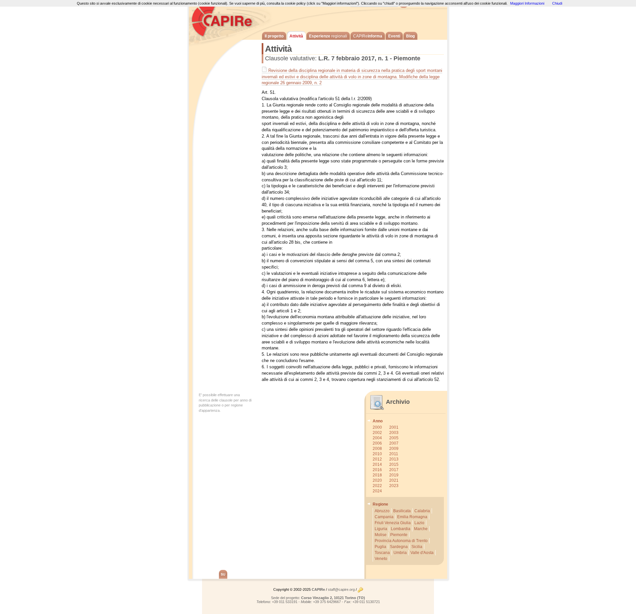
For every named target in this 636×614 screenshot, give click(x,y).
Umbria (400, 552)
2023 (393, 485)
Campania (384, 517)
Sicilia (416, 546)
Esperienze (328, 36)
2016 (377, 469)
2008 (377, 448)
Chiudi (557, 3)
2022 (377, 485)
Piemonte (398, 534)
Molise (381, 534)
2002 (377, 432)
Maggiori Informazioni (527, 3)
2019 (393, 475)
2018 (377, 475)
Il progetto (274, 36)
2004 (377, 438)
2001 (393, 427)
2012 (377, 459)
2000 (377, 427)
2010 (377, 454)
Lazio (419, 523)
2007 (393, 443)
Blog (410, 36)
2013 (393, 459)
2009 (393, 448)
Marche (421, 528)
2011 (393, 454)
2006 (377, 443)
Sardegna (399, 546)
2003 (393, 432)
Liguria (381, 528)
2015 (393, 464)
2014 (377, 464)
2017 (393, 469)
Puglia (380, 546)
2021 (393, 480)
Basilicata (402, 511)
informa (367, 36)
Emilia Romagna (412, 517)
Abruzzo (382, 511)
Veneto (381, 558)
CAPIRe (225, 20)
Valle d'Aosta (422, 552)
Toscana (382, 552)
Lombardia (400, 528)
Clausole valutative (290, 58)
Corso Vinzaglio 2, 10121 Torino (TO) (333, 598)
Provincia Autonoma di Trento (401, 540)
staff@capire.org (341, 589)
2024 (377, 491)
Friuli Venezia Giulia (393, 523)
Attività (296, 36)
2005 (393, 438)
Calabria (422, 511)
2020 (377, 480)
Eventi (394, 36)
